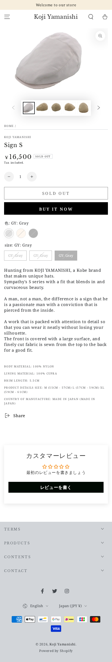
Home (9, 126)
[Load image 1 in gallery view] (29, 108)
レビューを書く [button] (56, 487)
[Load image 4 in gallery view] (56, 108)
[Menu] (7, 16)
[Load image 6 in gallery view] (83, 108)
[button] (91, 16)
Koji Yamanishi (17, 137)
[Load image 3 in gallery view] (42, 108)
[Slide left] (13, 108)
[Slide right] (99, 108)
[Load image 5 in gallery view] (70, 108)
